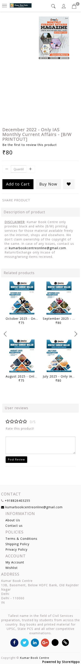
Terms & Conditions (21, 538)
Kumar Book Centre (34, 658)
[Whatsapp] (55, 642)
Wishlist (11, 568)
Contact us (14, 525)
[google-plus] (45, 642)
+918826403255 (17, 500)
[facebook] (14, 642)
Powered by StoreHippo (61, 662)
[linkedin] (35, 642)
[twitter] (25, 642)
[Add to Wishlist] (69, 184)
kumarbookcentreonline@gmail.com (37, 248)
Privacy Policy (16, 549)
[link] (66, 642)
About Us (12, 520)
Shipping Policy (17, 544)
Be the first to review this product (29, 145)
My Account (14, 562)
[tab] (54, 6)
